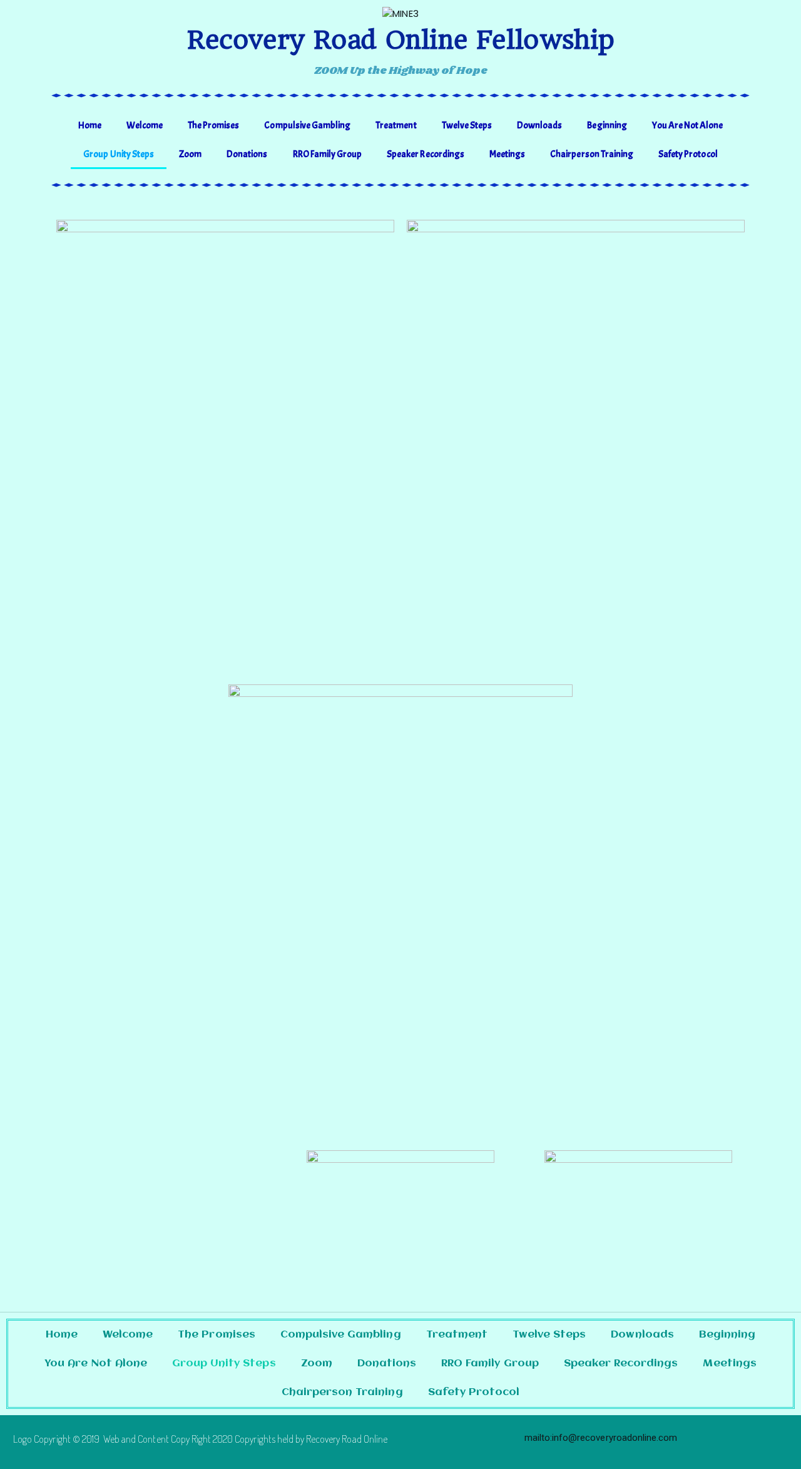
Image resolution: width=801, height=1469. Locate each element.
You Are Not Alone (687, 125)
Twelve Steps (467, 125)
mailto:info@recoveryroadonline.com (600, 1437)
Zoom (190, 154)
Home (89, 125)
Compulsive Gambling (307, 125)
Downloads (539, 125)
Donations (247, 154)
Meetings (507, 154)
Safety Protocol (688, 154)
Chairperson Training (591, 154)
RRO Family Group (327, 154)
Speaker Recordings (425, 154)
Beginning (606, 125)
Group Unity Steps (118, 154)
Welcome (144, 125)
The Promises (213, 125)
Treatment (395, 125)
